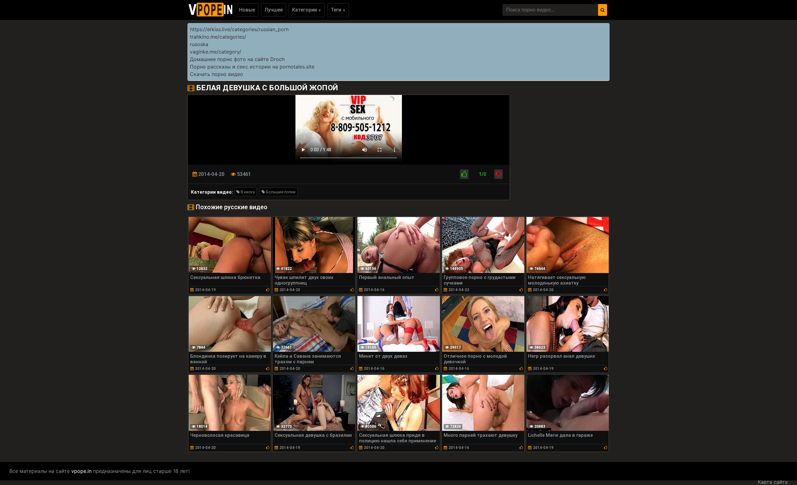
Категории (306, 10)
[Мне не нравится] (498, 174)
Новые (247, 10)
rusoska (199, 44)
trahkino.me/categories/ (218, 37)
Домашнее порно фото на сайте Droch (237, 59)
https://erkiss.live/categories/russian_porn (239, 29)
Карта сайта (773, 482)
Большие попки (280, 192)
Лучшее (273, 10)
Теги (338, 10)
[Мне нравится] (464, 174)
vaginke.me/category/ (215, 52)
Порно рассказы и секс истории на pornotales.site (252, 67)
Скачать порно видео (216, 74)
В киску (247, 192)
